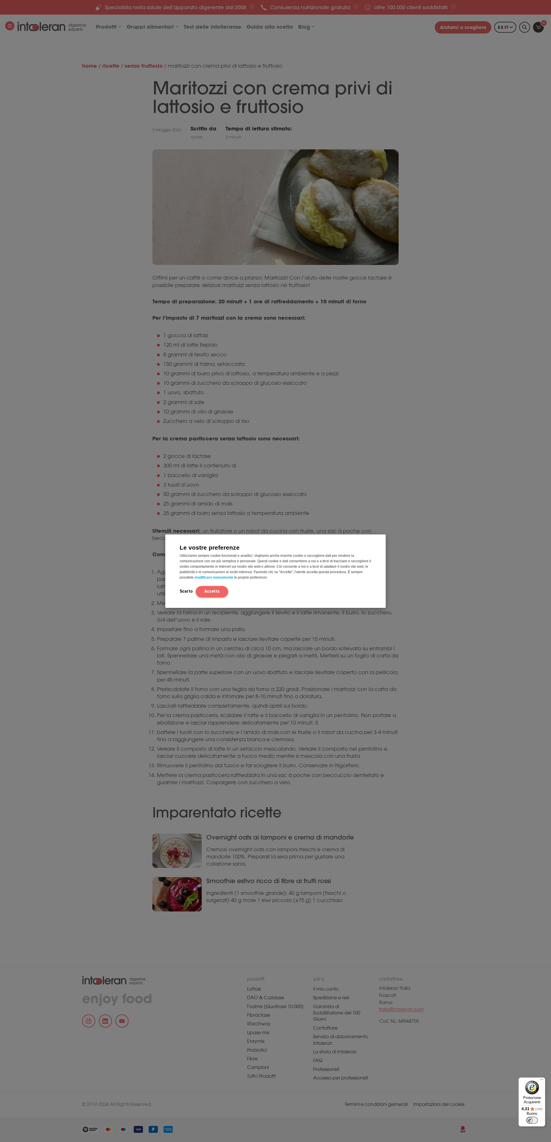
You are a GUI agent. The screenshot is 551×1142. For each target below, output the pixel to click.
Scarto (186, 591)
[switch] (532, 1120)
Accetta (212, 591)
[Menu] (541, 1080)
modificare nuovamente (214, 577)
